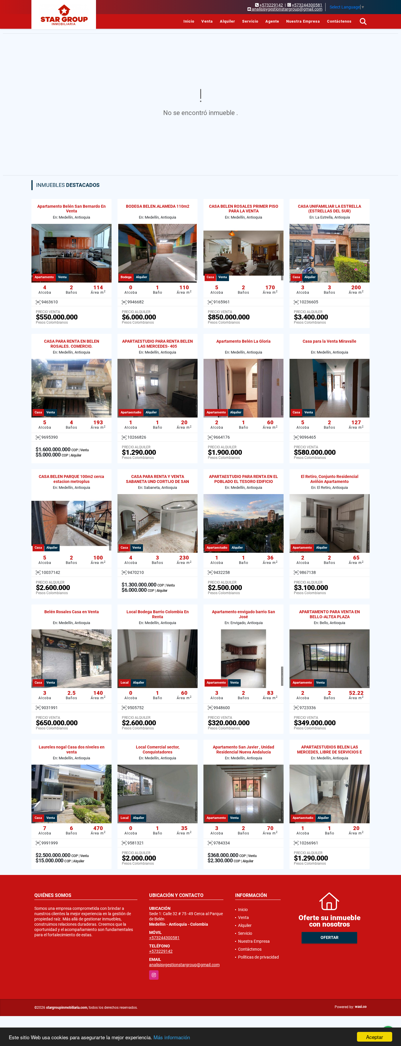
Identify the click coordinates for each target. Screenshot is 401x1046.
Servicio (250, 21)
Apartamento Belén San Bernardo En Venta (71, 209)
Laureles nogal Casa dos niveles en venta (72, 749)
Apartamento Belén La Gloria (243, 341)
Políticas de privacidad (258, 957)
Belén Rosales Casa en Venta (71, 611)
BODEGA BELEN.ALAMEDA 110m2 (157, 206)
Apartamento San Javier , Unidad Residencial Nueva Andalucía (243, 749)
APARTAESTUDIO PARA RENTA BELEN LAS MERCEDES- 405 (157, 344)
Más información (172, 1037)
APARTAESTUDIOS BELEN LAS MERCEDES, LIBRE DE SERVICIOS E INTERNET (329, 752)
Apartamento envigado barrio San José (243, 614)
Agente (272, 21)
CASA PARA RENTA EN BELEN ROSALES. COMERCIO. (71, 344)
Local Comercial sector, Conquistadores (157, 749)
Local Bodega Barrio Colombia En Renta (158, 614)
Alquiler (227, 21)
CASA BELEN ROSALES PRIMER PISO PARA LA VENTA (243, 209)
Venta (207, 21)
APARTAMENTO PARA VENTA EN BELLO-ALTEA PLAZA (329, 614)
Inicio (188, 21)
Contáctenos (339, 21)
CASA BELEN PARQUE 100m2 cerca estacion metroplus (71, 479)
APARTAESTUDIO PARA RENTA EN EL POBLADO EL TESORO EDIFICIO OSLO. (243, 481)
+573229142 (271, 5)
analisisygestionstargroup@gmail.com (184, 964)
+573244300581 (307, 5)
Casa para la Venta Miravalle (329, 341)
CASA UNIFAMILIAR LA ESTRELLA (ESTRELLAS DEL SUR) (329, 209)
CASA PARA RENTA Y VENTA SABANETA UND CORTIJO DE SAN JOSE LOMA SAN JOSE (157, 481)
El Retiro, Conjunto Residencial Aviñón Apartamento (329, 479)
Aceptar (374, 1036)
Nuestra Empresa (303, 21)
